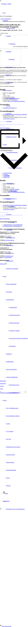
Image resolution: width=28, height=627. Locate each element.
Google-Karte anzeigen (9, 118)
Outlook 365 (6, 175)
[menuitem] (17, 269)
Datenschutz (3, 381)
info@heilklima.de (8, 256)
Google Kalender (7, 173)
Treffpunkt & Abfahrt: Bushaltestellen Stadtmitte (15, 114)
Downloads (3, 383)
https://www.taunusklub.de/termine (16, 101)
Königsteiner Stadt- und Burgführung (12, 226)
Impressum (2, 263)
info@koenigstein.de (9, 240)
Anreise (2, 386)
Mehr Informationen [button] (5, 128)
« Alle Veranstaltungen (5, 18)
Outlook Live (6, 177)
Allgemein (11, 98)
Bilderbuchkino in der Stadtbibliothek (12, 224)
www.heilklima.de (7, 257)
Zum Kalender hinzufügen (6, 150)
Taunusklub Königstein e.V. (10, 108)
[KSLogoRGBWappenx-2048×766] (5, 3)
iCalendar (5, 174)
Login (1, 388)
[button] (14, 121)
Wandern (17, 98)
